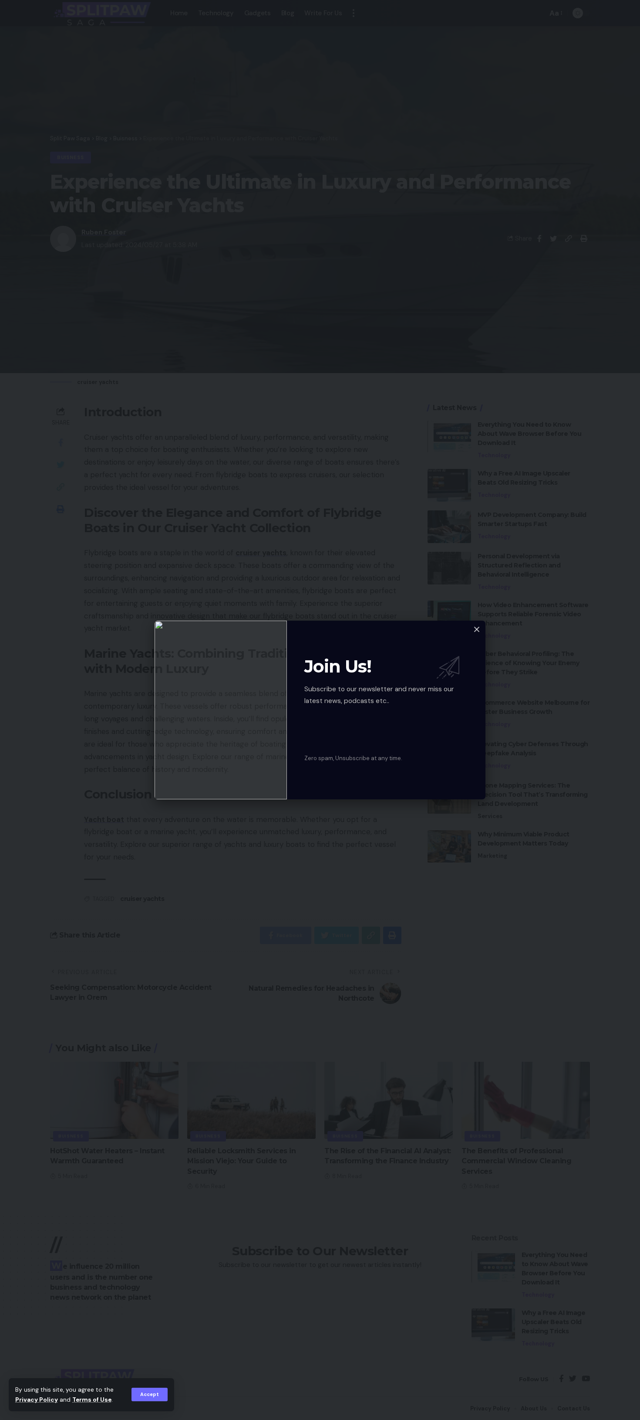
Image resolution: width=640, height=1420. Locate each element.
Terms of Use (91, 1399)
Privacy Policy (36, 1399)
